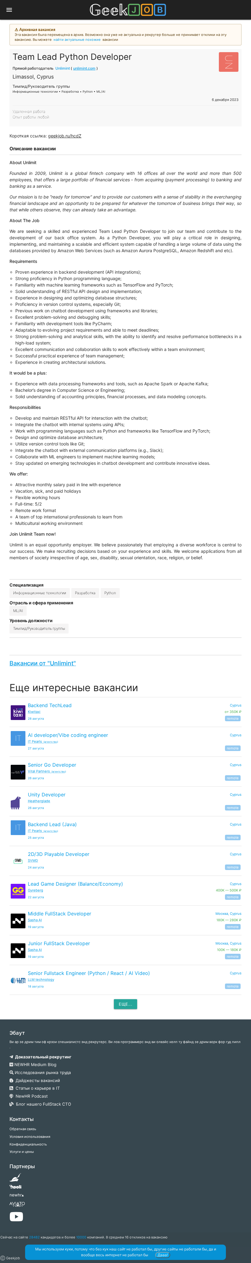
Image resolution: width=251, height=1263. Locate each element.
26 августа (36, 778)
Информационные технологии (39, 593)
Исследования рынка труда (42, 1072)
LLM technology (41, 979)
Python (110, 593)
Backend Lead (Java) (52, 824)
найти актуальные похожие (77, 39)
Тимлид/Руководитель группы (39, 628)
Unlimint (62, 68)
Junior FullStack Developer (59, 943)
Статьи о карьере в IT (36, 1088)
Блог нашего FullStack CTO (42, 1104)
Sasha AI (35, 920)
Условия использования (29, 1136)
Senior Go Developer (52, 765)
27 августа (36, 748)
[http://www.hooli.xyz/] (15, 1188)
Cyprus (236, 735)
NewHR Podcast (30, 1096)
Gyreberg (35, 890)
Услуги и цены (21, 1151)
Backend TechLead (50, 705)
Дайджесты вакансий (36, 1080)
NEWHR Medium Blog (34, 1064)
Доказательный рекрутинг (42, 1056)
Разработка (85, 593)
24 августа (36, 867)
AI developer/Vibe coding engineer (68, 735)
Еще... (125, 1004)
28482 (34, 1237)
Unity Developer (47, 794)
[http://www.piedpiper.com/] (15, 1179)
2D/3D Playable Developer (58, 854)
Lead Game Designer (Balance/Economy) (75, 884)
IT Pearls (43, 741)
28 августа (36, 718)
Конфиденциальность (28, 1144)
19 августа (36, 927)
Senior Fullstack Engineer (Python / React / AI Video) (89, 973)
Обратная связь (22, 1129)
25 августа (36, 837)
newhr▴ (16, 1194)
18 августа (36, 986)
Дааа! (163, 1255)
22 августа (36, 897)
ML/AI (18, 610)
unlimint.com (84, 68)
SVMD (33, 860)
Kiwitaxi (34, 712)
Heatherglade (39, 801)
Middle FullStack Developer (59, 914)
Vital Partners (47, 771)
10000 (81, 1237)
